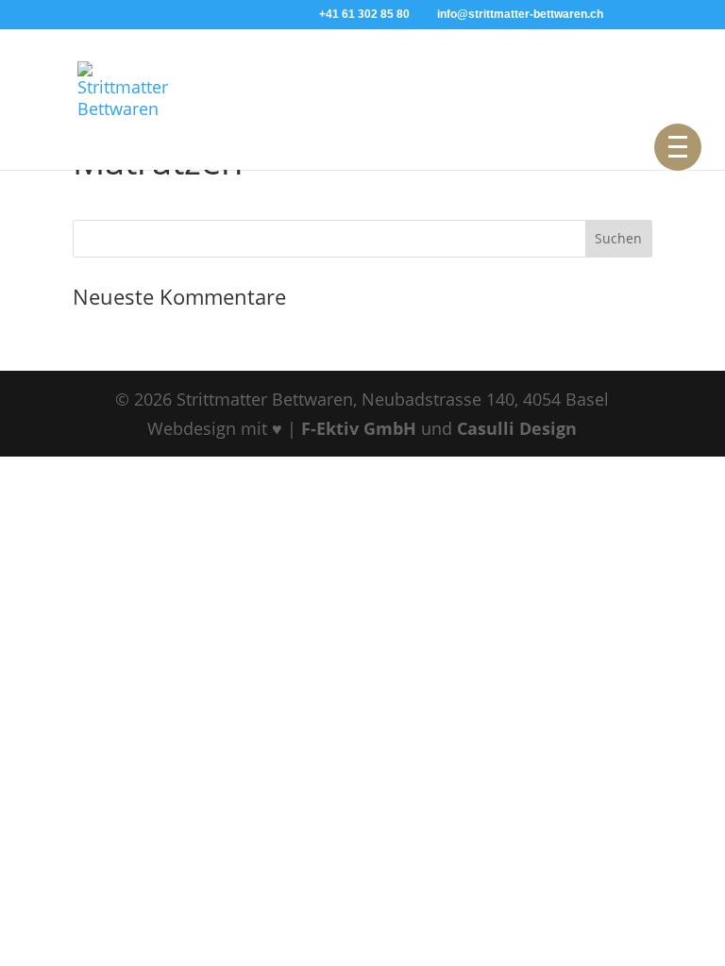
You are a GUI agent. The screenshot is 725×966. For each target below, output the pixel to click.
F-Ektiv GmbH (361, 428)
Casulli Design (517, 428)
